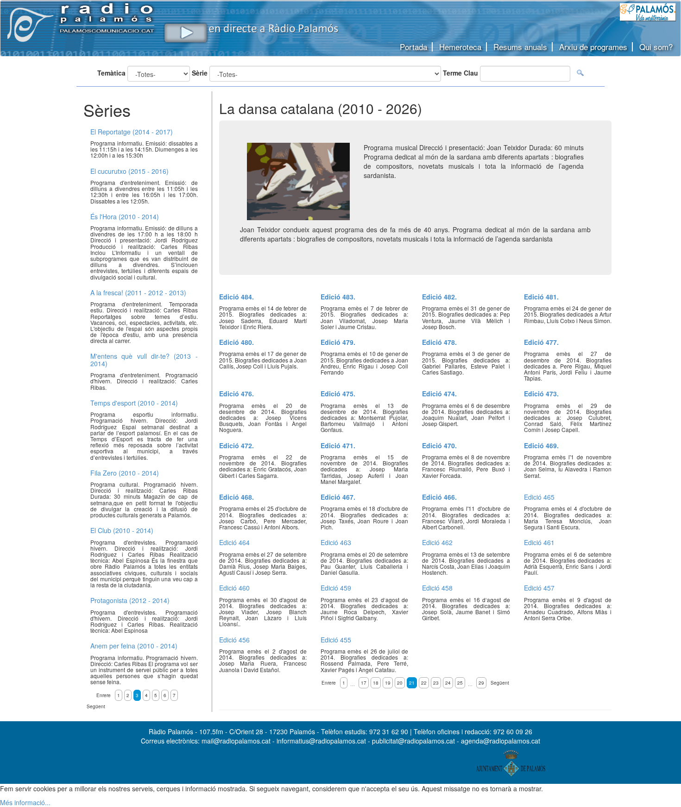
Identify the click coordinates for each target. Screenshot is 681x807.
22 (424, 683)
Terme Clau (460, 72)
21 (412, 683)
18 (375, 683)
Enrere (329, 683)
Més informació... (25, 802)
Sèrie (200, 72)
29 (481, 683)
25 (460, 683)
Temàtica (111, 72)
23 (436, 683)
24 (448, 683)
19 (388, 683)
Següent (500, 683)
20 (400, 683)
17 (363, 683)
